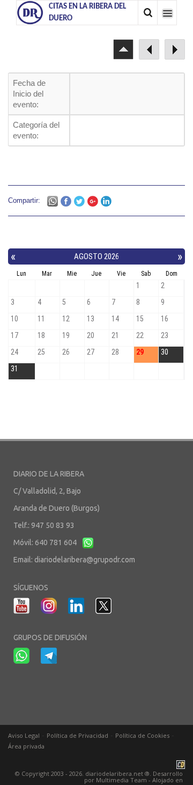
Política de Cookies (142, 735)
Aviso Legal (24, 735)
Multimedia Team (121, 780)
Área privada (26, 746)
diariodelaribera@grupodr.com (84, 559)
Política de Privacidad (77, 735)
